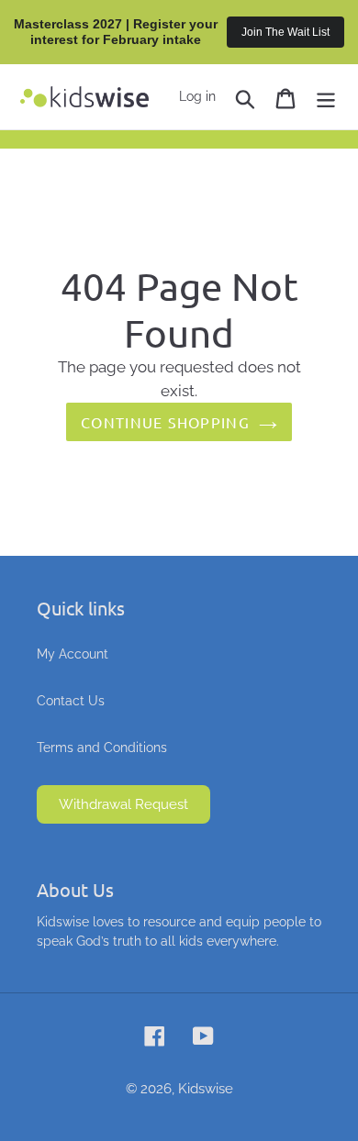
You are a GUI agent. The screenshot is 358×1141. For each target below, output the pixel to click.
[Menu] (326, 96)
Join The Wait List (285, 32)
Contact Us (71, 700)
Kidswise (205, 1088)
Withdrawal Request (123, 804)
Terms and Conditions (102, 747)
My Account (72, 654)
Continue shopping (165, 422)
